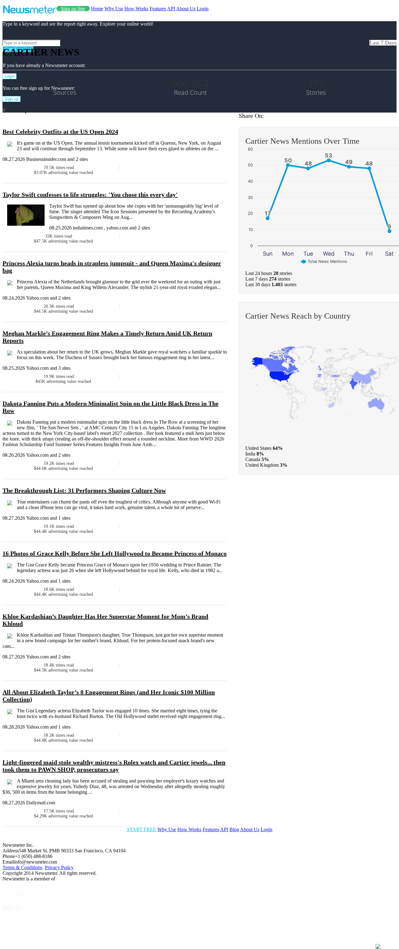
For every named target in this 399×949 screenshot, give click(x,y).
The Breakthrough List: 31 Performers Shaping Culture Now (84, 490)
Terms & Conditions (22, 867)
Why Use (113, 8)
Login (203, 8)
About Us (185, 8)
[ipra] (13, 895)
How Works (136, 8)
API (171, 8)
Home (97, 8)
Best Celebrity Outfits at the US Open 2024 (60, 131)
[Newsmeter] (29, 12)
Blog (234, 829)
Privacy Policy (59, 867)
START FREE (141, 829)
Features (158, 8)
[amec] (13, 916)
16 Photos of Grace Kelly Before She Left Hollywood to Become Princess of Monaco (114, 553)
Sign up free (73, 8)
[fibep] (13, 943)
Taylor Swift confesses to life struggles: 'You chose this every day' (90, 194)
